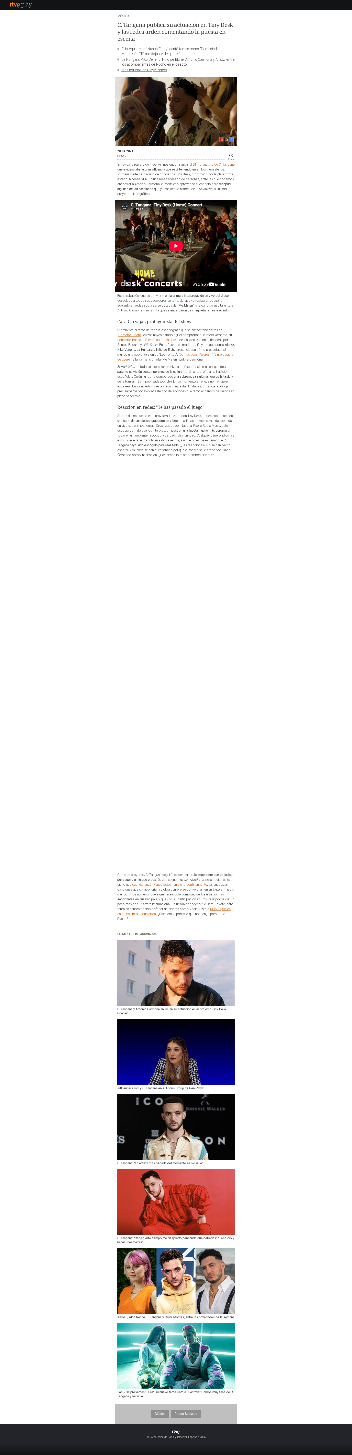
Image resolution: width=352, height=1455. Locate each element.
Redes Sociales (186, 1414)
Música (160, 1414)
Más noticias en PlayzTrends (144, 70)
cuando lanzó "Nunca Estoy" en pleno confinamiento (169, 884)
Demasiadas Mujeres (195, 354)
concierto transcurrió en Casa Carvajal (144, 340)
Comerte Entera (129, 335)
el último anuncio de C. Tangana (212, 164)
